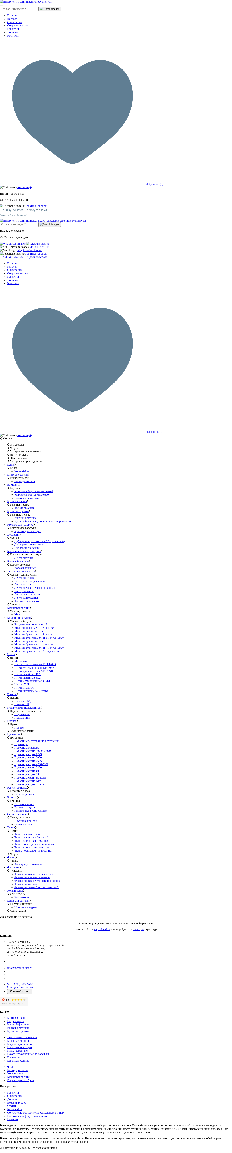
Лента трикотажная (26, 597)
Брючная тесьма (17, 501)
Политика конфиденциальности (27, 1116)
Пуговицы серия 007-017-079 (32, 750)
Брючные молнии (18, 1040)
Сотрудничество (17, 25)
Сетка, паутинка (17, 814)
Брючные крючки (18, 511)
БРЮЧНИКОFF (39, 246)
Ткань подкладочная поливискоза (35, 844)
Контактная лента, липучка (24, 551)
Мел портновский (18, 607)
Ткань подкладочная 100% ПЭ (33, 850)
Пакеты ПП (21, 704)
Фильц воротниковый (28, 864)
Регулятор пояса (17, 787)
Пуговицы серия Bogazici (30, 777)
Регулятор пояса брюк (20, 1080)
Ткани (11, 827)
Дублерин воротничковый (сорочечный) (39, 541)
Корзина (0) (24, 187)
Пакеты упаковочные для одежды (28, 1053)
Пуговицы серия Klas (27, 780)
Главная (12, 15)
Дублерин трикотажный (29, 544)
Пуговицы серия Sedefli (29, 784)
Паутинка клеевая (25, 820)
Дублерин (13, 534)
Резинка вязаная (24, 804)
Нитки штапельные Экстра (31, 690)
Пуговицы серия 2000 (28, 757)
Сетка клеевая (23, 824)
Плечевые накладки (19, 1047)
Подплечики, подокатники (24, 707)
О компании (14, 22)
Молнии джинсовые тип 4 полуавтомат (39, 647)
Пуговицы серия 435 (27, 774)
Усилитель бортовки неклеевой (33, 491)
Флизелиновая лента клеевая (32, 877)
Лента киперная (24, 577)
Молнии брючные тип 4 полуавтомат (37, 651)
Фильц (11, 857)
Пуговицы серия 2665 (28, 760)
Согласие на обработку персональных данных (35, 1112)
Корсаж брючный (18, 561)
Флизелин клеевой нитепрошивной (36, 887)
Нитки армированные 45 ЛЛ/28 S (35, 664)
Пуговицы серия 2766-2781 (31, 764)
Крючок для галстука (20, 524)
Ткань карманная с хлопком (31, 847)
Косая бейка (21, 471)
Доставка (13, 32)
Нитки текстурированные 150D (34, 667)
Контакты (13, 35)
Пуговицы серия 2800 (28, 767)
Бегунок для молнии (20, 1044)
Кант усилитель (24, 591)
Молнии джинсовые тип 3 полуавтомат (39, 637)
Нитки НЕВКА (24, 687)
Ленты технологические (22, 1037)
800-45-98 (21, 987)
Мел (17, 614)
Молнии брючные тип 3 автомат (34, 634)
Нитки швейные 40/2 (27, 674)
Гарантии (13, 28)
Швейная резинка (18, 1060)
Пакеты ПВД (22, 701)
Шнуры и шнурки (18, 900)
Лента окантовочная (27, 594)
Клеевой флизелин (18, 1024)
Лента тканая (22, 584)
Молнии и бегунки (19, 617)
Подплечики (22, 717)
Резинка (12, 797)
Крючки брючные (25, 517)
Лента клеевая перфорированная (34, 587)
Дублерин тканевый (27, 547)
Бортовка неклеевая (26, 497)
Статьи (11, 1105)
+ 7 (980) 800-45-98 (35, 257)
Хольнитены (15, 890)
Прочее (11, 720)
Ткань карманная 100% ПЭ (31, 840)
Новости (12, 1119)
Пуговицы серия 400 (27, 770)
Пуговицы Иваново (26, 747)
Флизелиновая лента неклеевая (33, 874)
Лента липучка (23, 557)
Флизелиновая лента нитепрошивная (37, 880)
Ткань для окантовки (27, 834)
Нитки (11, 654)
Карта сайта (14, 1109)
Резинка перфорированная (30, 810)
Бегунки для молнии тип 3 (30, 624)
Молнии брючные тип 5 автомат (34, 627)
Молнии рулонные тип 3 (29, 641)
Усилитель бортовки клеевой (32, 494)
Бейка (10, 464)
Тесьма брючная (24, 507)
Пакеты (12, 694)
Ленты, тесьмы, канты (21, 571)
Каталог (12, 18)
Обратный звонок (35, 205)
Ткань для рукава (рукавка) (31, 837)
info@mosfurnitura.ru (29, 250)
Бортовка (13, 484)
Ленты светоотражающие (30, 581)
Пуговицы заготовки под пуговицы (36, 740)
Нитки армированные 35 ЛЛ (32, 680)
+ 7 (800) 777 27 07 (35, 210)
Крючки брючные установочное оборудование (43, 521)
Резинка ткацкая (24, 807)
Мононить (20, 661)
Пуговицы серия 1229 (28, 754)
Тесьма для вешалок (26, 601)
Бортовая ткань (16, 1017)
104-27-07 (21, 984)
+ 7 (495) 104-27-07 (11, 210)
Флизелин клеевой (26, 884)
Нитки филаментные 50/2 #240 (33, 671)
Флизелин (13, 867)
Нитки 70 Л (21, 684)
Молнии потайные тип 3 (29, 631)
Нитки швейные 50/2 (27, 677)
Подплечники (15, 1021)
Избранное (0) (154, 184)
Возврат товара (16, 1102)
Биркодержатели (17, 474)
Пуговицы (13, 734)
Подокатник (22, 714)
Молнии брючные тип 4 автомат (34, 644)
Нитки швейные (17, 1050)
